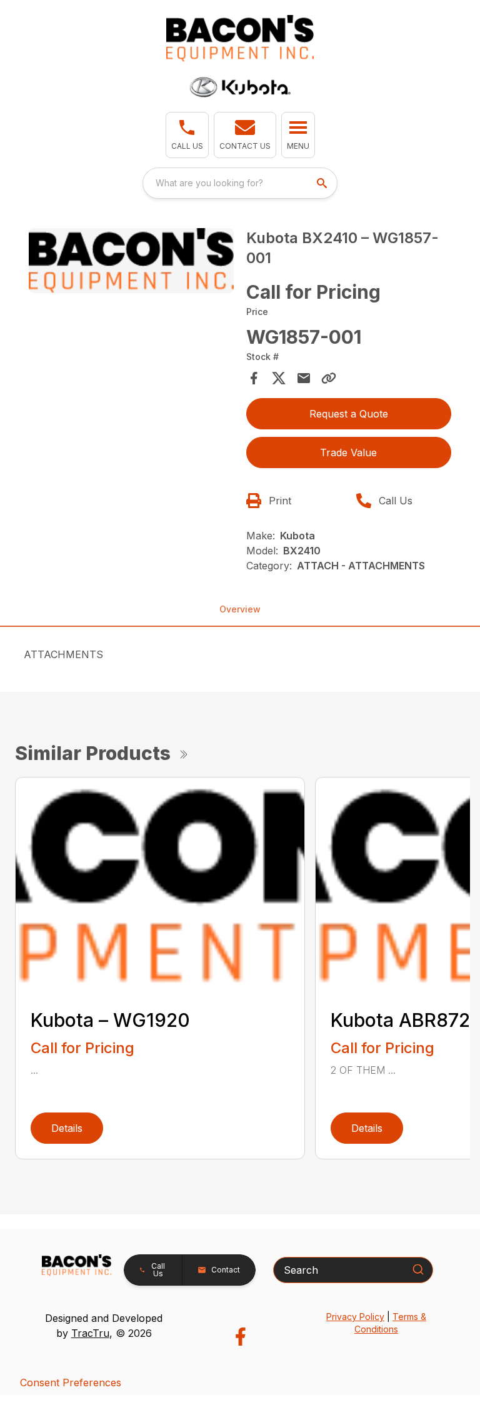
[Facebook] (240, 1336)
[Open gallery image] (131, 260)
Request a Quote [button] (348, 414)
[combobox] (240, 183)
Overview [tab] (240, 609)
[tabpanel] (131, 262)
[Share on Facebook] (253, 378)
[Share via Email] (303, 378)
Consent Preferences (70, 1382)
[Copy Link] (328, 378)
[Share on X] (278, 378)
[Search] (418, 1269)
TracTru (90, 1333)
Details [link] (66, 1128)
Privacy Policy (355, 1316)
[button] (187, 135)
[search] (323, 183)
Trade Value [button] (348, 452)
